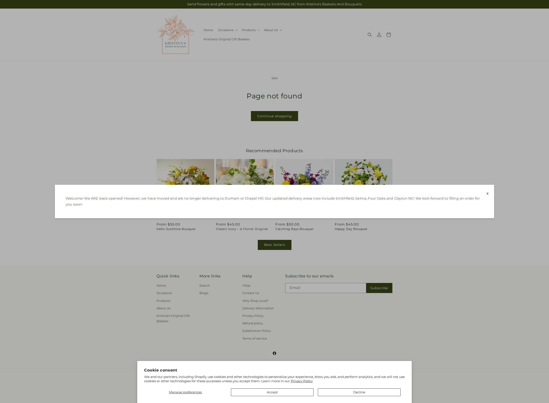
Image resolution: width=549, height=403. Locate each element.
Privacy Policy (302, 381)
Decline (359, 392)
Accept (272, 392)
